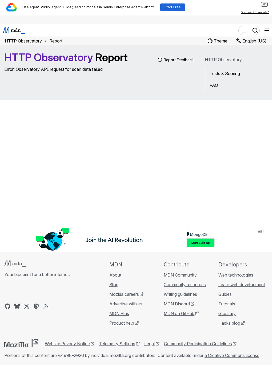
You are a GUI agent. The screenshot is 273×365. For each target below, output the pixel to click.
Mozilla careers (124, 294)
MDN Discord (177, 303)
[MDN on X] (26, 306)
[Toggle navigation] (267, 30)
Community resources (185, 284)
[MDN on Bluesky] (17, 306)
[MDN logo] (15, 264)
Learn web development (241, 284)
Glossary (227, 313)
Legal (149, 343)
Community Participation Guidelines (198, 343)
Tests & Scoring (225, 73)
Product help (121, 323)
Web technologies (235, 275)
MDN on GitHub (179, 313)
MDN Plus (119, 313)
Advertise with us (125, 303)
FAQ (214, 85)
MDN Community (180, 275)
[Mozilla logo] (21, 343)
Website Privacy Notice (67, 343)
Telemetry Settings (117, 343)
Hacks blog (229, 323)
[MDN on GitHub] (7, 306)
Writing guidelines (180, 294)
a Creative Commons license (231, 355)
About (115, 275)
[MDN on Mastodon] (36, 306)
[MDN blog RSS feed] (46, 306)
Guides (225, 294)
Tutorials (226, 303)
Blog (113, 284)
